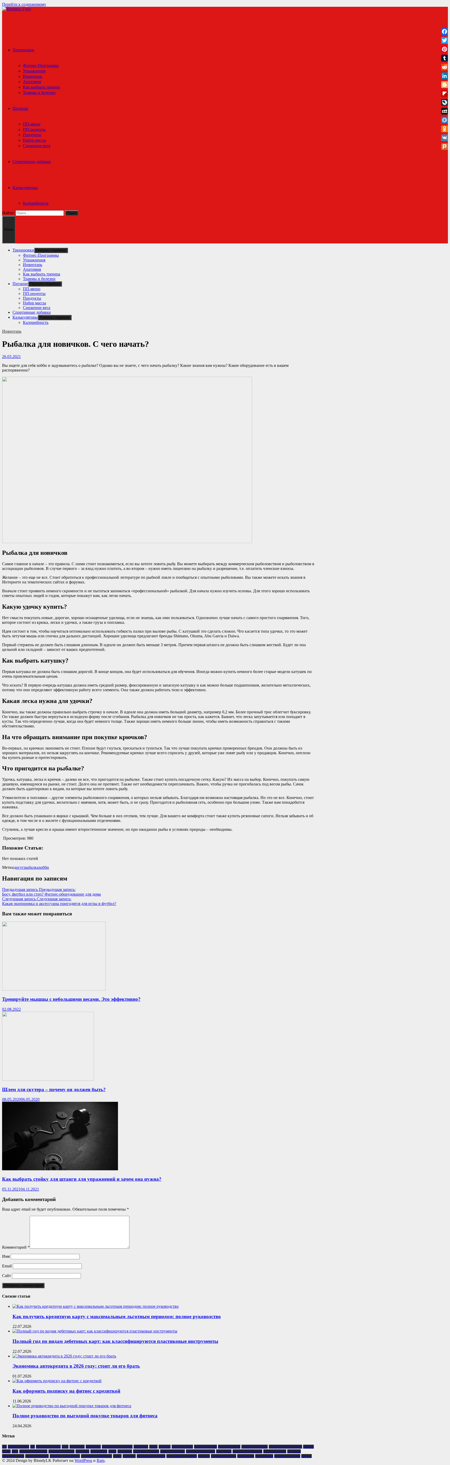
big (4, 1447)
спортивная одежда (151, 1456)
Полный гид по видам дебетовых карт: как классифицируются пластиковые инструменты (115, 1341)
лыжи (112, 1451)
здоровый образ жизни (285, 1447)
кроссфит (82, 1451)
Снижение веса (36, 145)
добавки (165, 1447)
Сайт (6, 1275)
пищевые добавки (146, 1451)
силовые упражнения (96, 1456)
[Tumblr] (444, 58)
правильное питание (247, 1451)
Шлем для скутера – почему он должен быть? (54, 1089)
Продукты (32, 135)
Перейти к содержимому (24, 4)
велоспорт (93, 1447)
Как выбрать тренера (41, 87)
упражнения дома (287, 1456)
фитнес (306, 1456)
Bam (100, 1460)
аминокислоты (18, 1447)
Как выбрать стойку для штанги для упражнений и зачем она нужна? (81, 1179)
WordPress (83, 1460)
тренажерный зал (223, 1456)
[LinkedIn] (444, 75)
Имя (6, 1256)
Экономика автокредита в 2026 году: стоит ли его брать (76, 1366)
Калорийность (35, 203)
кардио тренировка (33, 1451)
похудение (224, 1451)
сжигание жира (13, 1456)
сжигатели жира (37, 1456)
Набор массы (34, 140)
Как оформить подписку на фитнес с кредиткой (66, 1391)
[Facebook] (444, 31)
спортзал (129, 1456)
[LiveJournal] (444, 102)
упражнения (264, 1456)
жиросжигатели (205, 1447)
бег (32, 1447)
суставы (204, 1456)
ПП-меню (31, 124)
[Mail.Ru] (444, 120)
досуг (19, 867)
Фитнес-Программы (41, 65)
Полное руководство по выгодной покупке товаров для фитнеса (85, 1415)
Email (7, 1266)
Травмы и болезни (39, 92)
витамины (141, 1447)
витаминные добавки (117, 1447)
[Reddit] (444, 66)
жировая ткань (182, 1447)
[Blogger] (444, 84)
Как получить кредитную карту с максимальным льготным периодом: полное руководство (116, 1316)
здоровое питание (254, 1447)
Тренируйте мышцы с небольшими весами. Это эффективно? (71, 999)
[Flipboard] (444, 93)
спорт (117, 1456)
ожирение (124, 1451)
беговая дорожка (48, 1447)
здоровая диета (229, 1447)
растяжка (294, 1451)
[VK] (444, 137)
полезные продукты (200, 1451)
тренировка (245, 1456)
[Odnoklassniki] (444, 128)
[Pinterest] (444, 49)
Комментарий (16, 1247)
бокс (65, 1447)
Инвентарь (32, 76)
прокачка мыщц (274, 1451)
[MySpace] (444, 111)
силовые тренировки (65, 1456)
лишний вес (98, 1451)
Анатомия (32, 81)
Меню (8, 229)
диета (153, 1447)
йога (15, 1451)
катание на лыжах (61, 1451)
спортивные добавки (181, 1456)
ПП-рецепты (34, 129)
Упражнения (34, 71)
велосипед (77, 1447)
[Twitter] (444, 40)
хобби (44, 867)
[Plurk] (444, 146)
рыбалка (31, 867)
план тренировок (172, 1451)
